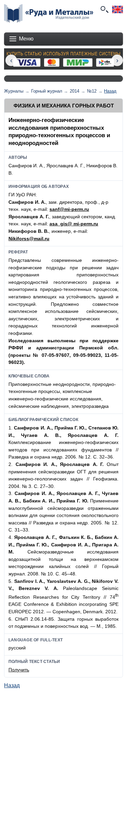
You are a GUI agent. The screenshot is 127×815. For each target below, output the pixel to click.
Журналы (13, 91)
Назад (110, 91)
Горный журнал (46, 91)
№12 (92, 91)
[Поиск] (104, 9)
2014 (74, 91)
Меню (26, 39)
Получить (18, 669)
